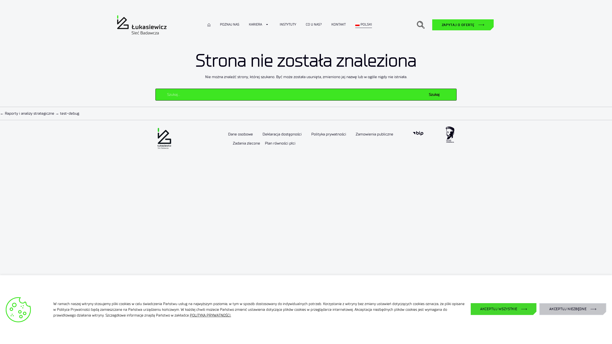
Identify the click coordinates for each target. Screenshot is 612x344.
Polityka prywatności (328, 134)
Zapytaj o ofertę (458, 25)
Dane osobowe (240, 134)
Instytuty (288, 24)
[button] (421, 25)
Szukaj (434, 94)
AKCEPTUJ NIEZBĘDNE (568, 309)
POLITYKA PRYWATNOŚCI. (210, 315)
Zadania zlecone (246, 143)
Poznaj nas (229, 24)
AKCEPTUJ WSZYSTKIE (498, 309)
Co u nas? (314, 24)
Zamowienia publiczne (374, 134)
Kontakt (338, 24)
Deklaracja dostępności (282, 134)
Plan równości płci (280, 143)
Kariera (255, 24)
